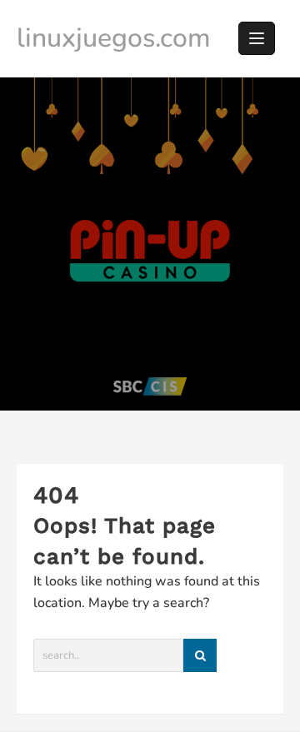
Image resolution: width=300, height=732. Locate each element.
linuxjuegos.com (114, 38)
